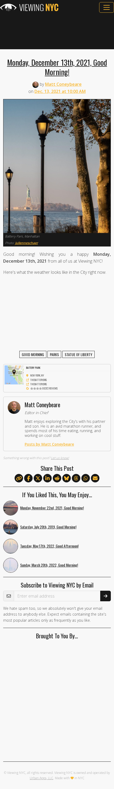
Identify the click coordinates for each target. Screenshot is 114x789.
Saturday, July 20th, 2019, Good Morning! (48, 527)
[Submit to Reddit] (57, 478)
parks (54, 354)
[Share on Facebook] (28, 478)
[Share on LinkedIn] (47, 478)
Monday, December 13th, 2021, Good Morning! (57, 67)
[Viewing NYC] (29, 7)
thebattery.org (38, 380)
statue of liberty (78, 354)
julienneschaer (26, 243)
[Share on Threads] (76, 478)
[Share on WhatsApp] (85, 478)
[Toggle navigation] (106, 7)
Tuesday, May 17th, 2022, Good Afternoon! (49, 546)
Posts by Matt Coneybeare (49, 444)
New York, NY (37, 375)
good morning (33, 354)
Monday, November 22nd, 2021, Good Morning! (52, 507)
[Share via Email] (95, 478)
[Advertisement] (57, 31)
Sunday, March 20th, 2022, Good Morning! (49, 565)
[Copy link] (19, 478)
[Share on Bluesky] (66, 478)
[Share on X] (38, 478)
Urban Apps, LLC (41, 778)
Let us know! (60, 458)
